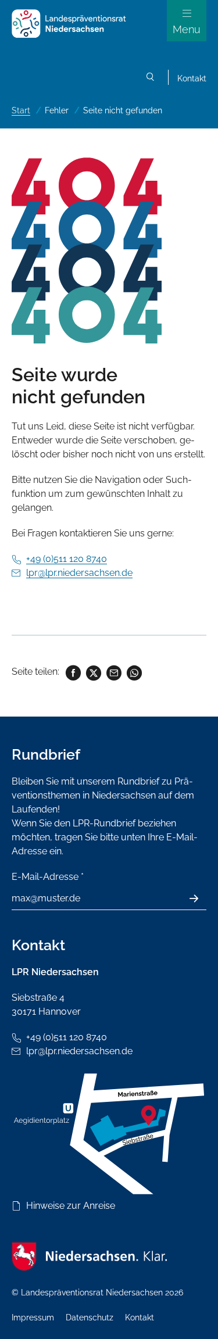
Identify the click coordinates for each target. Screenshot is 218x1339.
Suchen (150, 78)
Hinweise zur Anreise (70, 1205)
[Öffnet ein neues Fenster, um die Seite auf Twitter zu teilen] (92, 671)
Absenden (200, 898)
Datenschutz (89, 1317)
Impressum (33, 1317)
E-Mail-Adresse (48, 876)
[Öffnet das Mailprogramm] (113, 671)
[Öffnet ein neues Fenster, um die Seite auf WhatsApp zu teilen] (133, 671)
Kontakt (191, 78)
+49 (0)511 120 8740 (66, 558)
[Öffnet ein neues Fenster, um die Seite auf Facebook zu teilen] (72, 671)
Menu (187, 29)
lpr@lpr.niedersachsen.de (79, 572)
